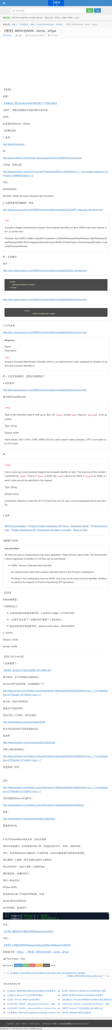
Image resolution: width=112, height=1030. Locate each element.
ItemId (46, 965)
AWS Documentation (15, 526)
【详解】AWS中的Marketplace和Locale (84, 975)
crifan (20, 35)
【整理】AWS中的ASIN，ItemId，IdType (29, 31)
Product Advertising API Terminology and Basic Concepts (41, 530)
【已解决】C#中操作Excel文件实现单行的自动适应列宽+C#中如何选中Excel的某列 (47, 973)
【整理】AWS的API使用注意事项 (76, 1012)
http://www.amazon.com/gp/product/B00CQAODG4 (29, 742)
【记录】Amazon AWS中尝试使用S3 (23, 999)
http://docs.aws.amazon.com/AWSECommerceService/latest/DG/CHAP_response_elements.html (53, 209)
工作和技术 (23, 24)
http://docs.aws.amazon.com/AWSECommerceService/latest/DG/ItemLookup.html (45, 299)
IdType (39, 965)
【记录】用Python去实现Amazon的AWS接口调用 (83, 990)
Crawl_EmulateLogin (45, 24)
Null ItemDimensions (13, 144)
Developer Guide (80, 526)
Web (32, 24)
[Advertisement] (31, 60)
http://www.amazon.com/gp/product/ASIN (24, 722)
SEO (76, 1023)
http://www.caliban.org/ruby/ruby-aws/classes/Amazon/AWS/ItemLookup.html (42, 157)
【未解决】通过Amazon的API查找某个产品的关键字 (30, 103)
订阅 (97, 10)
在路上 (56, 3)
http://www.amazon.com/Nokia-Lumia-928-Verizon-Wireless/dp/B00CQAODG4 (43, 805)
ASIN (26, 965)
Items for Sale (80, 530)
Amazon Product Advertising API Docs (48, 526)
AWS (32, 965)
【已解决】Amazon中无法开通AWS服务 (24, 995)
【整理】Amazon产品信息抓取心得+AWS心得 (27, 670)
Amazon (59, 24)
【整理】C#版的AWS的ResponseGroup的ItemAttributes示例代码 (36, 945)
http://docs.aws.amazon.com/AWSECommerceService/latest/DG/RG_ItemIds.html (45, 270)
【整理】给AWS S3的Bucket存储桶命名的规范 (82, 995)
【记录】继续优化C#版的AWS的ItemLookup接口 (28, 931)
